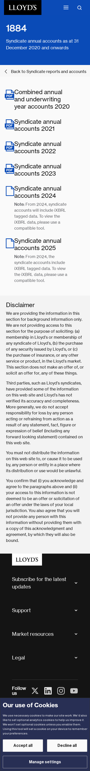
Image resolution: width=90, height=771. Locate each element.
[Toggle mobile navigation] (66, 7)
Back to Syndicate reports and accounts (48, 71)
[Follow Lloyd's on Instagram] (61, 691)
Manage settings (45, 762)
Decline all (67, 746)
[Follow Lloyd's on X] (35, 691)
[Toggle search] (79, 7)
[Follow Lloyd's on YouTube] (74, 691)
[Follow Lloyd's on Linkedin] (48, 691)
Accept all (23, 746)
